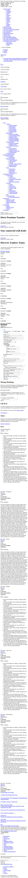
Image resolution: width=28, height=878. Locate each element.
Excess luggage (12, 129)
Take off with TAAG (8, 849)
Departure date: (6, 337)
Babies (10, 351)
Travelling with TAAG (8, 174)
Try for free (3, 238)
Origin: (5, 334)
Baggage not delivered (14, 181)
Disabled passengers (13, 138)
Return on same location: (10, 367)
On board (8, 183)
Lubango (8, 15)
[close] (1, 432)
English (5, 51)
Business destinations (11, 202)
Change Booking (13, 160)
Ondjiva (8, 20)
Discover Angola (10, 201)
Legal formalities (10, 142)
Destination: (6, 336)
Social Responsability (8, 847)
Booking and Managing (8, 154)
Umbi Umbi (6, 205)
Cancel (2, 54)
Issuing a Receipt (13, 165)
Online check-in (12, 148)
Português (5, 49)
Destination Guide (10, 199)
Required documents (14, 143)
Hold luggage (12, 127)
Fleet (7, 194)
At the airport (9, 175)
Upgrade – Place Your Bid (15, 163)
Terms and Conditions (8, 866)
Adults (10, 346)
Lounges (11, 176)
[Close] (1, 96)
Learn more (3, 226)
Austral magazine (13, 193)
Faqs (4, 871)
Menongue (8, 18)
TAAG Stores (12, 178)
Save (7, 5)
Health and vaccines (13, 145)
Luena (7, 16)
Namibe (8, 19)
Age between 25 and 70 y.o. (11, 376)
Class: (4, 341)
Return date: (6, 339)
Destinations (6, 198)
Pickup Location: (7, 365)
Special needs (9, 133)
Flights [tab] (2, 327)
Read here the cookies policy (10, 831)
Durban (8, 44)
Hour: (4, 371)
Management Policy (7, 841)
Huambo (8, 24)
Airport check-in (13, 149)
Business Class (12, 187)
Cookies (5, 869)
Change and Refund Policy (9, 851)
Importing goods (13, 144)
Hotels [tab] (5, 327)
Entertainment (12, 190)
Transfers (11, 180)
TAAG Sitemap (7, 870)
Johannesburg (9, 43)
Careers (5, 850)
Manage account (10, 207)
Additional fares (12, 152)
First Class (11, 185)
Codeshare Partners (7, 846)
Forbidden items (13, 131)
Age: (4, 377)
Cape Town (9, 42)
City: (4, 358)
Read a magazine (4, 106)
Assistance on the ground (15, 179)
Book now (3, 263)
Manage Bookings (10, 158)
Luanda (8, 10)
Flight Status (12, 170)
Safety (4, 843)
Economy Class (12, 188)
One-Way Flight (16, 331)
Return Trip (7, 331)
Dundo (7, 25)
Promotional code (7, 354)
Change (2, 5)
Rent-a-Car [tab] (9, 327)
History (5, 840)
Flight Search (12, 169)
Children (11, 348)
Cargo (4, 845)
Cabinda (8, 12)
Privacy (5, 868)
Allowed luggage (13, 125)
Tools (7, 167)
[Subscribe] (17, 860)
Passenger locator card (14, 151)
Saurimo (8, 21)
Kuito (7, 14)
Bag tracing (11, 171)
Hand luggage (12, 126)
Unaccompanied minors (14, 135)
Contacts (5, 873)
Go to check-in (4, 412)
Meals (10, 189)
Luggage (8, 124)
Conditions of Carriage (8, 842)
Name (2, 399)
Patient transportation (14, 139)
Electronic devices (13, 192)
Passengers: (6, 343)
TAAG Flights (9, 156)
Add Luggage (12, 161)
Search (2, 400)
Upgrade (11, 162)
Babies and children (13, 134)
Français (5, 52)
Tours (7, 203)
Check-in (8, 147)
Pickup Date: (6, 370)
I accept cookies (4, 832)
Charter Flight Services (14, 197)
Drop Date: (6, 373)
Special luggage (12, 130)
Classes (11, 184)
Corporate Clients (10, 196)
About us (5, 837)
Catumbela (8, 11)
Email (2, 860)
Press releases (6, 836)
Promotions (6, 210)
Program (8, 208)
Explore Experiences (5, 251)
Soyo (7, 23)
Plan (4, 122)
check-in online (20, 410)
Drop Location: (6, 368)
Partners (8, 206)
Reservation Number (5, 390)
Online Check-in (13, 172)
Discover (3, 493)
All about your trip (10, 153)
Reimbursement (12, 166)
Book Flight (12, 157)
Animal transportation (14, 140)
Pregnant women (13, 136)
